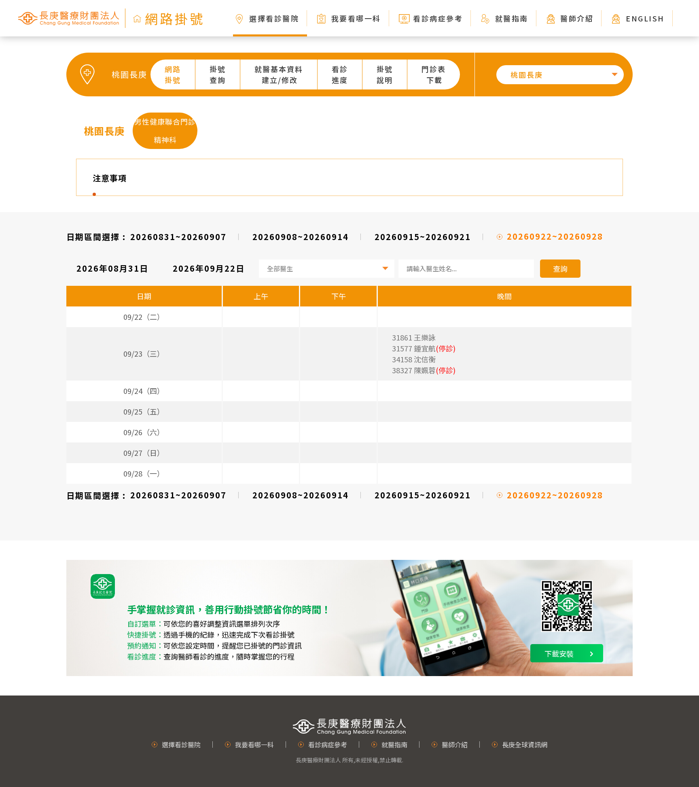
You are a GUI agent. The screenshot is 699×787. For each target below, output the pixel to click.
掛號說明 (385, 74)
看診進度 (340, 74)
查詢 (560, 268)
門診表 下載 (434, 74)
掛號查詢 (218, 74)
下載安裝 (559, 653)
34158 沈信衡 (414, 359)
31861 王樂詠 (414, 337)
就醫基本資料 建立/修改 (278, 74)
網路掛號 (173, 74)
